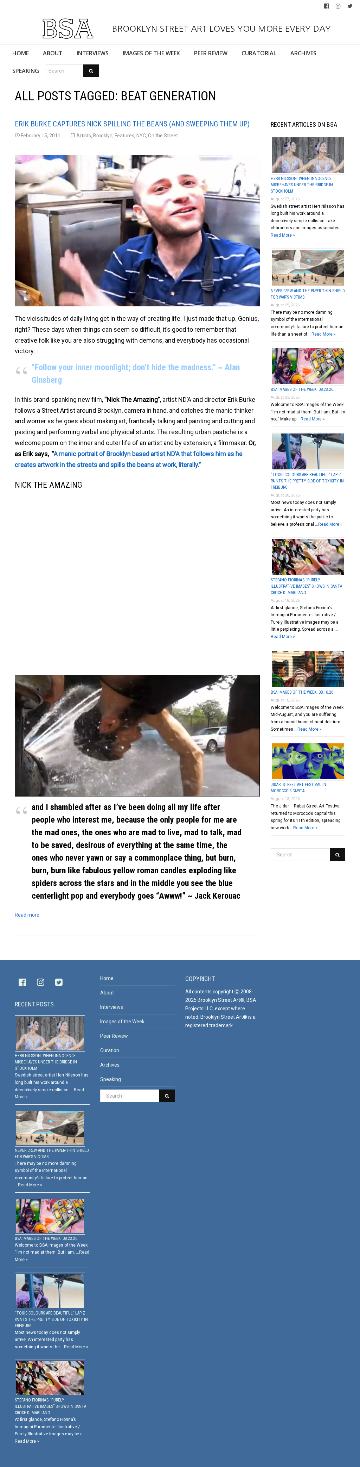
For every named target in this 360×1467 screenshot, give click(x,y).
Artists (83, 135)
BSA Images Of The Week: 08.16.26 (302, 692)
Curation (109, 1050)
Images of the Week (122, 1021)
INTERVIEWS (93, 53)
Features (124, 135)
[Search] (91, 70)
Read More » (283, 235)
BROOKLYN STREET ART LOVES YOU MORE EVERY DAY (220, 28)
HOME (20, 53)
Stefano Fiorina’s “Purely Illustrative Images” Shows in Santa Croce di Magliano (306, 586)
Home (107, 978)
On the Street (163, 135)
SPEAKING (25, 71)
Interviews (111, 1007)
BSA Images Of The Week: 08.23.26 (302, 389)
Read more (27, 915)
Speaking (110, 1079)
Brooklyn (102, 135)
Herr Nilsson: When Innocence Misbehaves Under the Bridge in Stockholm (302, 185)
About (107, 992)
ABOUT (53, 53)
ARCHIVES (303, 53)
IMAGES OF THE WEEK (151, 53)
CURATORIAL (259, 53)
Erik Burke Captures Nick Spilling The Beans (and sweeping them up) (132, 124)
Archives (110, 1065)
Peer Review (114, 1036)
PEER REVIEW (210, 53)
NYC (141, 135)
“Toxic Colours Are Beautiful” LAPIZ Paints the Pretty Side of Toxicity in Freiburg (307, 481)
